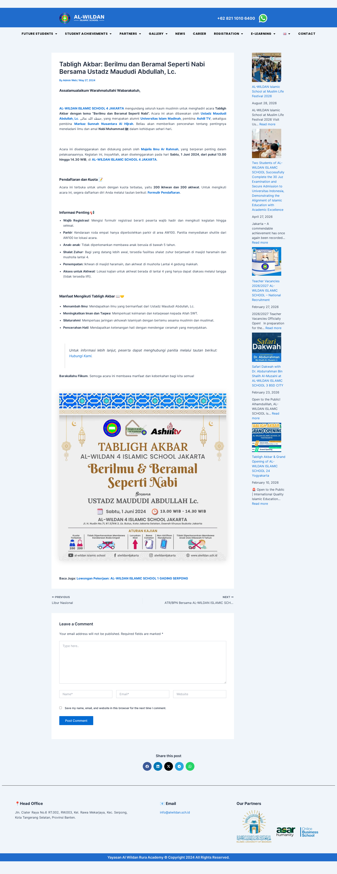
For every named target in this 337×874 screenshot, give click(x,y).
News (180, 33)
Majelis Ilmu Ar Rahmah (160, 149)
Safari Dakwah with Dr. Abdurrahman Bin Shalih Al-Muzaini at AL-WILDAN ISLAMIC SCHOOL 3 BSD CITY (267, 376)
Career (199, 33)
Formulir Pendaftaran (164, 192)
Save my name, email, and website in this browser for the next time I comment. (115, 708)
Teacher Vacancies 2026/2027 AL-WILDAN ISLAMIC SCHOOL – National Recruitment (266, 290)
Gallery (156, 33)
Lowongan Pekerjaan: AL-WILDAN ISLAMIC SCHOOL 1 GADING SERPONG (132, 578)
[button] (147, 766)
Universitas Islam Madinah (160, 118)
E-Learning (261, 33)
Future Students (37, 33)
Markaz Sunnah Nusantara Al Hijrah (103, 124)
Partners (128, 33)
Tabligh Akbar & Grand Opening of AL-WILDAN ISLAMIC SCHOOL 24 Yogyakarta (268, 466)
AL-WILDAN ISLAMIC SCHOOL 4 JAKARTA (124, 159)
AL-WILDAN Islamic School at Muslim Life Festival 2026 (268, 91)
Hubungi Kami (80, 356)
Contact (307, 33)
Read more (267, 124)
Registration (226, 33)
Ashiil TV (204, 118)
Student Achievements (86, 33)
